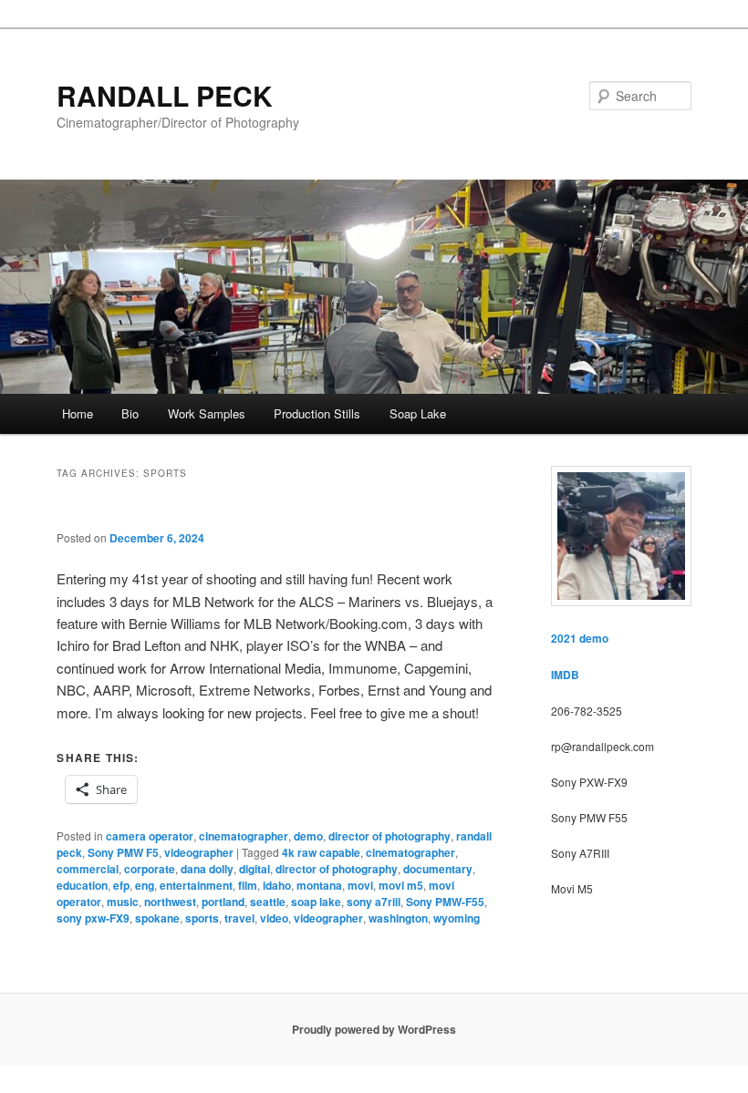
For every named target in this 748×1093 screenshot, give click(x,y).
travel (239, 918)
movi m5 (401, 885)
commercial (88, 869)
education (82, 885)
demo (308, 836)
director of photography (389, 836)
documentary (438, 869)
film (247, 885)
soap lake (316, 901)
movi (360, 885)
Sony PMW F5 (123, 852)
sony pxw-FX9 (93, 918)
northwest (170, 901)
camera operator (149, 836)
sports (202, 918)
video (274, 918)
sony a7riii (373, 901)
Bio (130, 413)
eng (144, 885)
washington (398, 918)
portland (223, 901)
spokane (157, 918)
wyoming (456, 918)
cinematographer (243, 836)
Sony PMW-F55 (445, 901)
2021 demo (579, 638)
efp (121, 885)
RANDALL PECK (165, 95)
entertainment (196, 885)
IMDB (565, 674)
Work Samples (206, 413)
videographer (199, 852)
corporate (149, 869)
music (123, 901)
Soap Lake (418, 413)
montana (319, 885)
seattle (268, 901)
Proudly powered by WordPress (374, 1029)
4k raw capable (321, 852)
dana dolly (207, 869)
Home (77, 413)
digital (254, 869)
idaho (277, 885)
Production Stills (317, 413)
